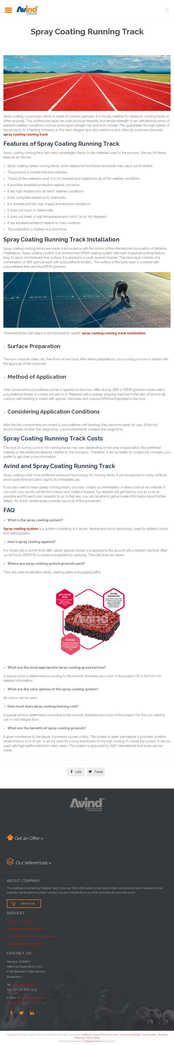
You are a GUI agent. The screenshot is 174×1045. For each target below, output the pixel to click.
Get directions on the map (24, 1002)
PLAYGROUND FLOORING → (27, 929)
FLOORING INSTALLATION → (27, 944)
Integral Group (93, 1041)
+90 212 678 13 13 (24, 984)
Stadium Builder (130, 1034)
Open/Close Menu (8, 10)
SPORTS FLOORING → (22, 921)
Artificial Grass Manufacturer (100, 1034)
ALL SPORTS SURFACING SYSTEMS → (33, 936)
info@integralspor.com (32, 997)
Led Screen (149, 1034)
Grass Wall (93, 1037)
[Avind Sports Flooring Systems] (90, 10)
